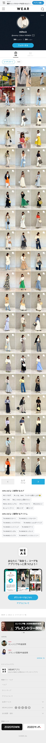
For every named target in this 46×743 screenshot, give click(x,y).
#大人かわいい (38, 504)
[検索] (42, 9)
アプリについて (23, 603)
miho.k (10, 615)
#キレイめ (6, 499)
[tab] (15, 54)
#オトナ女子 (7, 495)
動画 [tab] (19, 62)
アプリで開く (38, 3)
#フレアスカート (25, 504)
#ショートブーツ (8, 508)
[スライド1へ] (22, 632)
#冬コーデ (20, 508)
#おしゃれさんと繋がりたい (21, 499)
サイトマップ (6, 690)
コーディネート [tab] (8, 62)
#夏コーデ (29, 508)
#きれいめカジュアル (10, 504)
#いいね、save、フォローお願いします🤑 (27, 495)
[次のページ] (38, 481)
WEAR (3, 615)
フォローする (23, 45)
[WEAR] (23, 9)
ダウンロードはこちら (23, 597)
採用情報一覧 (41, 658)
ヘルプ (4, 684)
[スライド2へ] (23, 632)
